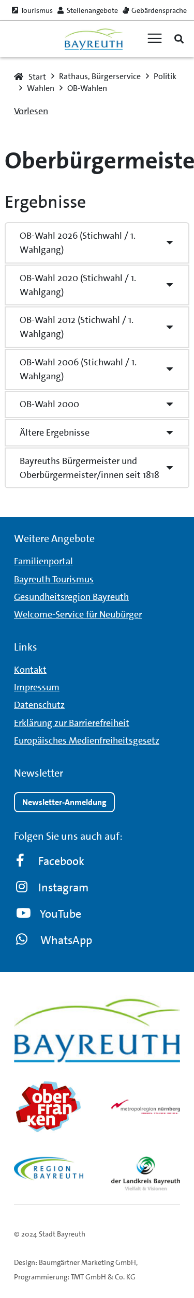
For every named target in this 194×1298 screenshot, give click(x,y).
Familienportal (43, 561)
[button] (179, 39)
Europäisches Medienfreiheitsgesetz (86, 740)
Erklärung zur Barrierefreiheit (71, 723)
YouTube (60, 913)
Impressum (36, 687)
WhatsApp (66, 940)
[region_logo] (48, 1168)
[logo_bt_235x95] (93, 39)
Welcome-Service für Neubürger (78, 614)
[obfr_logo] (48, 1107)
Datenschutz (39, 705)
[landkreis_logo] (146, 1173)
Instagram (63, 887)
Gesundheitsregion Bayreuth (71, 597)
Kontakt (30, 669)
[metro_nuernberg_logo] (146, 1107)
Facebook (61, 861)
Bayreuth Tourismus (54, 579)
